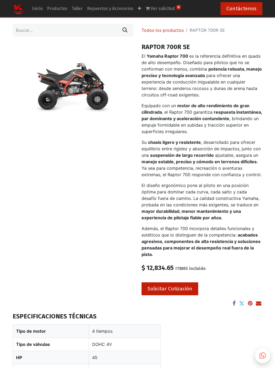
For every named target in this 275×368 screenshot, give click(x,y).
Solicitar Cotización (169, 289)
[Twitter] (241, 303)
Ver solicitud (165, 8)
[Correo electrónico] (258, 303)
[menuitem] (37, 8)
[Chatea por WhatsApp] (262, 355)
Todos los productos (163, 30)
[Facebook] (234, 303)
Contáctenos (241, 8)
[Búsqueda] (125, 30)
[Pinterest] (250, 303)
